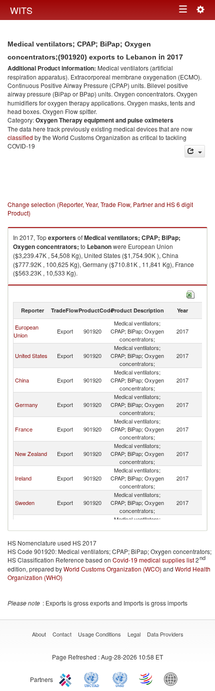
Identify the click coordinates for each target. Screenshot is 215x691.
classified (20, 137)
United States (31, 356)
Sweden (24, 502)
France (23, 429)
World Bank (173, 678)
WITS (21, 10)
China (22, 380)
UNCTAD (94, 678)
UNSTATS (120, 678)
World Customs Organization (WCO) (113, 568)
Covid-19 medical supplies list (153, 560)
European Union (26, 331)
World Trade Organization (146, 678)
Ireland (23, 478)
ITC (67, 678)
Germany (26, 404)
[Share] (194, 151)
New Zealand (31, 454)
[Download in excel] (190, 293)
